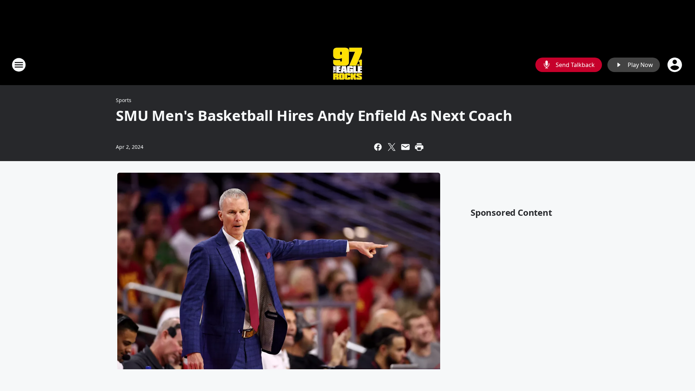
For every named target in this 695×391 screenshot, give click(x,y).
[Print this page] (419, 147)
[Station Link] (347, 65)
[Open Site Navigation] (19, 65)
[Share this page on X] (392, 147)
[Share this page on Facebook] (378, 147)
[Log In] (675, 65)
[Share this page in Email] (405, 147)
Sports (123, 100)
